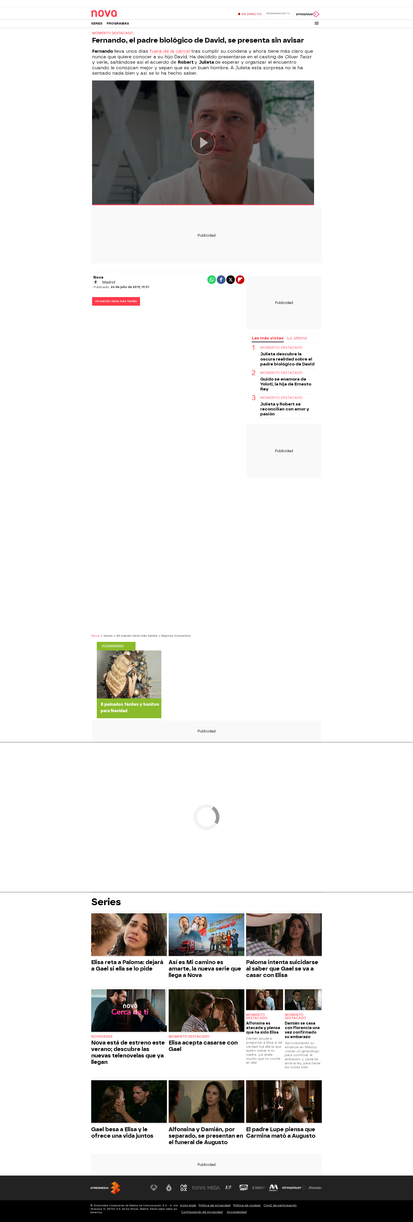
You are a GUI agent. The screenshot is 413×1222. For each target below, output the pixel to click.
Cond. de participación (280, 1205)
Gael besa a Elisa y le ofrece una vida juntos (122, 1132)
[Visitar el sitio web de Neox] (183, 1188)
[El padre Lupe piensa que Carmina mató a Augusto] (284, 1102)
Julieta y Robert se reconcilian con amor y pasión (284, 409)
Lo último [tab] (297, 338)
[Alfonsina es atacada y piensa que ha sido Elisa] (264, 1000)
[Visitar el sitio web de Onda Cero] (243, 1188)
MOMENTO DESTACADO (281, 373)
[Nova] (118, 13)
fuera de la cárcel (170, 51)
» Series (107, 635)
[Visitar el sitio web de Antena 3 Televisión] (153, 1188)
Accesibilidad (237, 1212)
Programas (118, 23)
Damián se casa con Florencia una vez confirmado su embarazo (302, 1030)
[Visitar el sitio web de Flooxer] (315, 1188)
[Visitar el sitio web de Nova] (198, 1188)
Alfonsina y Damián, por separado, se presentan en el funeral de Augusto (206, 1135)
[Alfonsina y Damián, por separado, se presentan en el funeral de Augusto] (206, 1102)
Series (96, 23)
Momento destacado (189, 1037)
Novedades (101, 1037)
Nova (95, 635)
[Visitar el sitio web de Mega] (213, 1188)
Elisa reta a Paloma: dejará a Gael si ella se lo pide (127, 965)
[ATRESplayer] (307, 14)
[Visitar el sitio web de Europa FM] (258, 1188)
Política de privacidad (214, 1205)
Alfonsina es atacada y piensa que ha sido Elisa (263, 1027)
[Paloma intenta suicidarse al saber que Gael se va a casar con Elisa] (284, 935)
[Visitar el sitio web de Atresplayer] (294, 1188)
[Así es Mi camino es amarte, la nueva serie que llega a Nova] (206, 935)
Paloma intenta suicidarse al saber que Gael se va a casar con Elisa (282, 968)
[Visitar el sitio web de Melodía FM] (273, 1188)
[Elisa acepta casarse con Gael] (206, 1011)
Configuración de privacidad (202, 1212)
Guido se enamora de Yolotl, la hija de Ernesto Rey (285, 384)
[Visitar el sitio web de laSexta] (168, 1188)
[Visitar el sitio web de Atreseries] (228, 1188)
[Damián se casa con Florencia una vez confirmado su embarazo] (303, 1000)
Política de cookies (247, 1205)
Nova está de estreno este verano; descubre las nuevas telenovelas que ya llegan (128, 1052)
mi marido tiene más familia (116, 301)
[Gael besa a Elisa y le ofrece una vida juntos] (129, 1102)
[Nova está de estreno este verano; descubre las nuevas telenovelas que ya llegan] (129, 1011)
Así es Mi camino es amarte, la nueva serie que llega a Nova (205, 968)
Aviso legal (188, 1205)
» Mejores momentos (175, 635)
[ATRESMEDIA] (105, 1188)
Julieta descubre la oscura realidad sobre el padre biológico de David (287, 358)
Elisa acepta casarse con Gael (203, 1045)
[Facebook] (95, 282)
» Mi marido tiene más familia (135, 635)
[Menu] (316, 23)
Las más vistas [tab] (268, 338)
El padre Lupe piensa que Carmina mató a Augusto (280, 1132)
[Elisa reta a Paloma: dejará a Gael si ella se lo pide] (129, 935)
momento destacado (281, 348)
